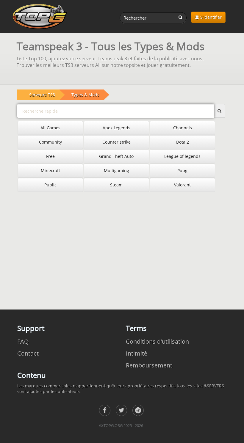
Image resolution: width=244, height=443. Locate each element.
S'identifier (210, 17)
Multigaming (116, 170)
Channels (182, 128)
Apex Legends (116, 128)
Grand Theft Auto (116, 156)
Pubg (182, 170)
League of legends (182, 156)
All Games (50, 128)
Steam (116, 185)
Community (50, 142)
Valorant (182, 185)
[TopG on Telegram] (138, 410)
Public (50, 185)
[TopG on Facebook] (104, 410)
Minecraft (50, 170)
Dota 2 (182, 142)
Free (50, 156)
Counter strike (116, 142)
